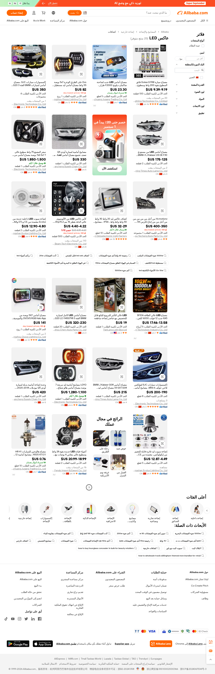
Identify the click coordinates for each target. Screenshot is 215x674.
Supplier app (122, 643)
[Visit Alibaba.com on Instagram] (19, 619)
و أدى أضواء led (23, 255)
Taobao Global (121, 658)
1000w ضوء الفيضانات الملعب (150, 255)
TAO (134, 658)
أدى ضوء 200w (123, 533)
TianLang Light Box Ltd (115, 329)
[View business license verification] (137, 669)
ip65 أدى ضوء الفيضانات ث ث (188, 541)
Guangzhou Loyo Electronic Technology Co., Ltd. (28, 169)
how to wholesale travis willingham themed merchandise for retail (169, 556)
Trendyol (143, 658)
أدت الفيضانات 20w (47, 255)
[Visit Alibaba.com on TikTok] (6, 619)
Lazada (107, 658)
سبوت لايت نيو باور (174, 548)
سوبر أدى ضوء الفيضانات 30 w (152, 533)
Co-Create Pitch (199, 585)
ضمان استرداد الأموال (156, 585)
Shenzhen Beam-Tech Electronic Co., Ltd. (69, 243)
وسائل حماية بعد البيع (156, 598)
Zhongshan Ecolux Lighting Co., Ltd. (28, 233)
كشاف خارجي (22, 541)
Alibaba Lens (195, 643)
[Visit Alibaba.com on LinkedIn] (33, 619)
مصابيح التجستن (44, 541)
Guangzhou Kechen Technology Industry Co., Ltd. (150, 329)
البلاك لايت (196, 548)
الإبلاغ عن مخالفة (75, 614)
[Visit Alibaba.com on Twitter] (26, 619)
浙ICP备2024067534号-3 (193, 669)
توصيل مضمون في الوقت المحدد (151, 592)
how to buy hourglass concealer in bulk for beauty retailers (106, 548)
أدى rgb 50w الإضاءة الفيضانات (96, 541)
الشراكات (37, 604)
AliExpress (59, 658)
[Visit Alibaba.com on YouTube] (13, 619)
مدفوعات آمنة (160, 579)
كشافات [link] (112, 31)
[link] (210, 642)
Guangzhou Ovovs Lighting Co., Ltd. (69, 99)
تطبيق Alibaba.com (66, 643)
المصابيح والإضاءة (147, 31)
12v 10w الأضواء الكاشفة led (151, 270)
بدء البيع (38, 585)
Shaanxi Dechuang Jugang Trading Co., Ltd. (109, 99)
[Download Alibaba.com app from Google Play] (18, 643)
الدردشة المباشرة (74, 585)
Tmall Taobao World (91, 658)
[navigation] (189, 260)
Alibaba (165, 31)
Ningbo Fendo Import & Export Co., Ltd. (69, 470)
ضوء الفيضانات (67, 541)
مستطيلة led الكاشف (154, 263)
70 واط (163, 541)
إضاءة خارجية (127, 31)
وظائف (204, 598)
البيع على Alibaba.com (31, 579)
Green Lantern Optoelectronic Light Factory (109, 236)
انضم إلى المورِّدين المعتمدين (28, 598)
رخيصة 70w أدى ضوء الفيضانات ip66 (134, 541)
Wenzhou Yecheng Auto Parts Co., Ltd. (150, 236)
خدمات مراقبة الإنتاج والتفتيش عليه (150, 604)
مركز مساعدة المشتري (72, 579)
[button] (85, 13)
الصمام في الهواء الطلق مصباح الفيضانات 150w (115, 263)
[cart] (43, 13)
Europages (156, 658)
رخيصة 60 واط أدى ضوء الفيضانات (113, 255)
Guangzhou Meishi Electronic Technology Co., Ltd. (28, 104)
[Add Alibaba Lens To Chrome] (161, 643)
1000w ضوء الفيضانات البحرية (188, 533)
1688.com (73, 658)
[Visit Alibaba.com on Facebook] (40, 619)
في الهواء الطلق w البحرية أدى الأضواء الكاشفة (66, 263)
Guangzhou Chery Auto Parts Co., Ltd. (69, 329)
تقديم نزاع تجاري (75, 592)
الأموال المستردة (75, 598)
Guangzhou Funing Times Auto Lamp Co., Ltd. (150, 170)
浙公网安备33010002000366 (162, 669)
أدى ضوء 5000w (122, 270)
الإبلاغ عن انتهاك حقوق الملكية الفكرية (68, 606)
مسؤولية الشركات (199, 592)
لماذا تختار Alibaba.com (196, 579)
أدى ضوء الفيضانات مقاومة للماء (57, 533)
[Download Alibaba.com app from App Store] (43, 643)
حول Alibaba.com (199, 572)
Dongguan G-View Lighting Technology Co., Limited (150, 101)
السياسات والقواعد (157, 611)
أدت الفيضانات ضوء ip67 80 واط (93, 533)
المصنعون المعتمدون (115, 579)
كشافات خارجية (150, 548)
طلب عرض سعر (117, 585)
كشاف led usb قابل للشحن (77, 255)
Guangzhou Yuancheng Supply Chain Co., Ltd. (69, 166)
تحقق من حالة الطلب (31, 592)
